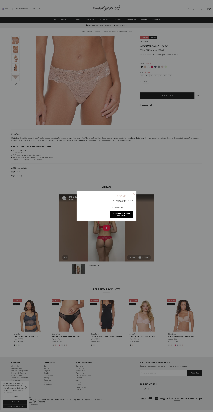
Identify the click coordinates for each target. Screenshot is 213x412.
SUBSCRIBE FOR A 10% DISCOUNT (121, 215)
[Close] (133, 193)
